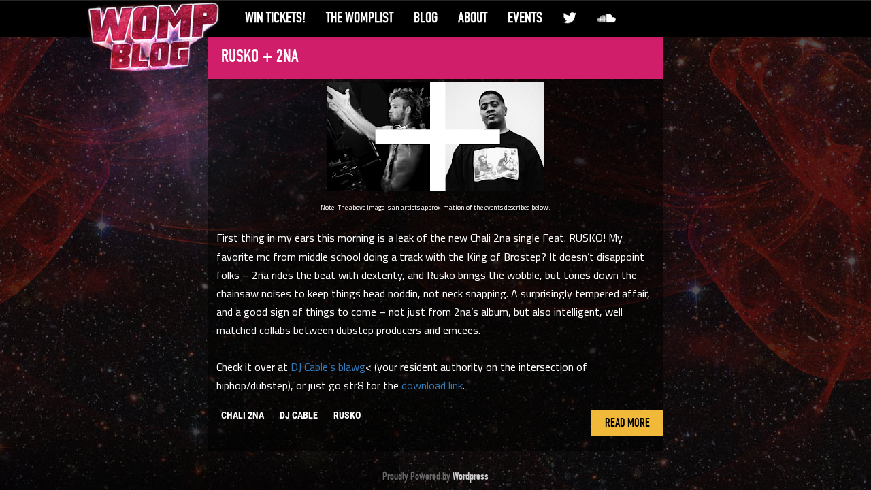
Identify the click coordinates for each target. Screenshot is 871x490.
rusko (347, 415)
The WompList (359, 17)
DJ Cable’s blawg (328, 367)
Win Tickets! (275, 17)
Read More (627, 423)
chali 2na (242, 415)
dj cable (299, 415)
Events (525, 17)
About (472, 17)
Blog (426, 17)
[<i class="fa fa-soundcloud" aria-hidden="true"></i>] (606, 18)
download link (432, 385)
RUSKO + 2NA (260, 56)
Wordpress (471, 476)
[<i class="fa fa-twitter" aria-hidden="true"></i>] (570, 18)
